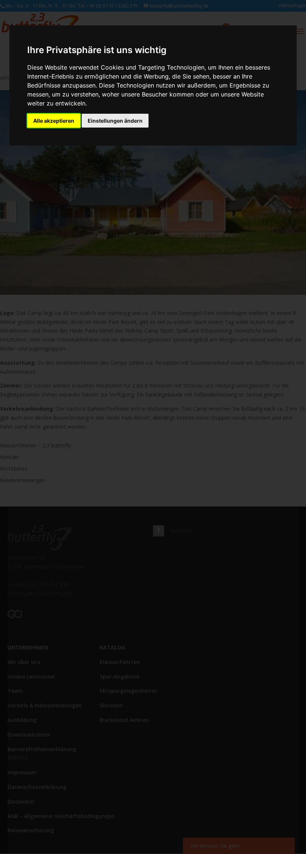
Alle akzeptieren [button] (53, 120)
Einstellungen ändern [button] (115, 120)
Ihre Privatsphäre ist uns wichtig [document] (96, 50)
